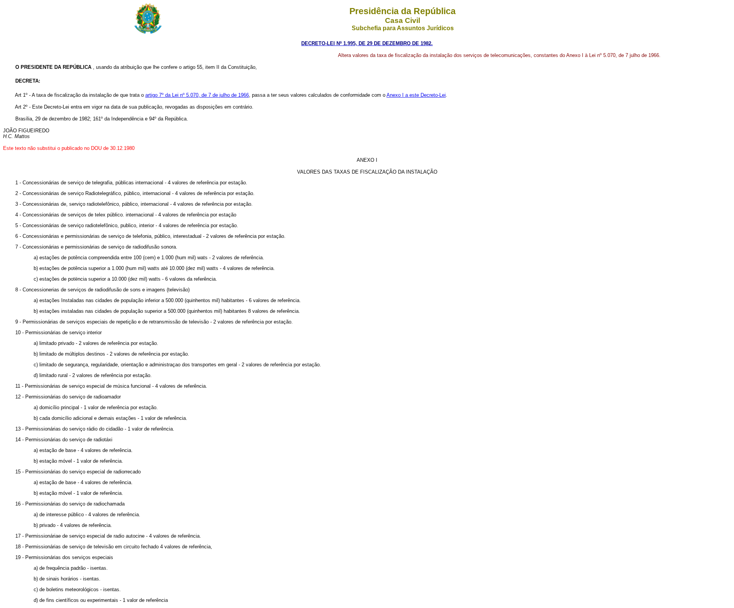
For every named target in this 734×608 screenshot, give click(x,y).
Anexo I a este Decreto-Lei (416, 95)
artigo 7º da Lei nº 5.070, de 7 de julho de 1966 (197, 95)
